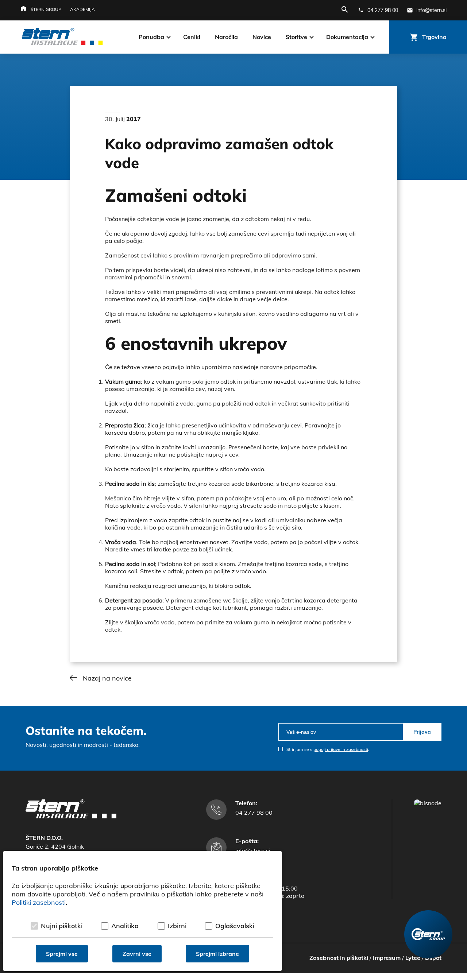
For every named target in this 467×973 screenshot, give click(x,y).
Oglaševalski (234, 926)
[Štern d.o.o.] (62, 37)
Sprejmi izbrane (217, 953)
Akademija (82, 9)
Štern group (46, 9)
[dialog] (142, 911)
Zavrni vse (137, 953)
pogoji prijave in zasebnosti (340, 749)
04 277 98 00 (254, 812)
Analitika (125, 926)
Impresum (387, 957)
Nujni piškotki (61, 926)
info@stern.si (252, 850)
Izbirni (177, 926)
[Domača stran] (71, 816)
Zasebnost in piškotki (338, 957)
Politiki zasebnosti (39, 902)
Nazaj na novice (107, 678)
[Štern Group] (428, 934)
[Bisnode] (427, 803)
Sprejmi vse (62, 953)
